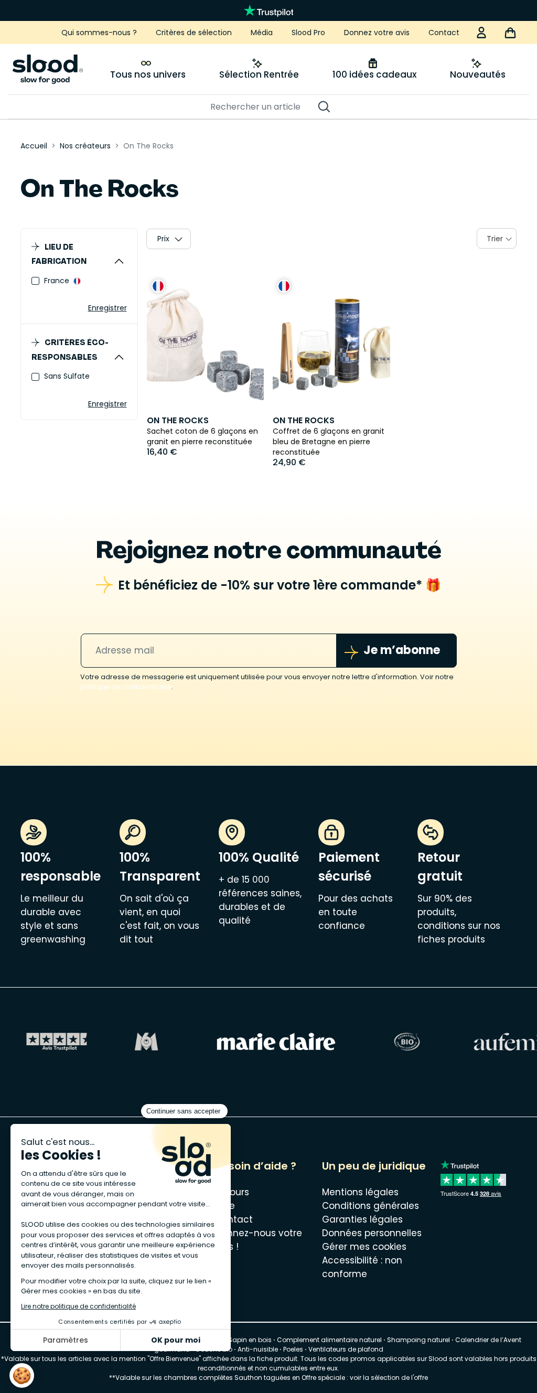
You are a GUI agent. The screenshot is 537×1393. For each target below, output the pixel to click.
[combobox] (497, 238)
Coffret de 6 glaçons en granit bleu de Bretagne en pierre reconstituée (328, 441)
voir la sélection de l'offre (389, 1377)
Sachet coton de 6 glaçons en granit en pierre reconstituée (202, 436)
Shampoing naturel (418, 1339)
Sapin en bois (250, 1339)
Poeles (293, 1349)
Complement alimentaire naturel (329, 1339)
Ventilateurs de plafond (345, 1349)
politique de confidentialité (125, 686)
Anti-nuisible (258, 1349)
